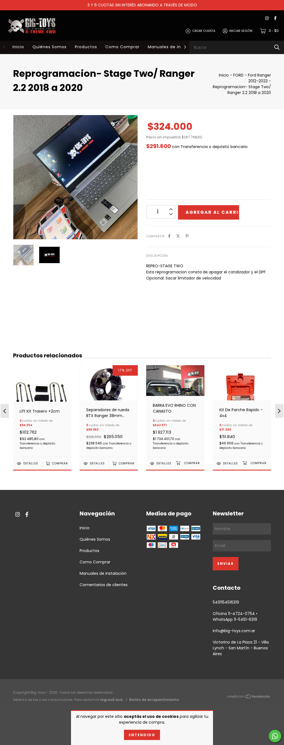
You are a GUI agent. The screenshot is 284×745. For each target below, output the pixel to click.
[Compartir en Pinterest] (187, 236)
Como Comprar (122, 47)
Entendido (142, 735)
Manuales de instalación (174, 47)
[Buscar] (277, 47)
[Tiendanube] (249, 697)
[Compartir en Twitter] (178, 236)
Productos (86, 47)
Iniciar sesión (240, 31)
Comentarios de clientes (104, 585)
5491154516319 (226, 602)
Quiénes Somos (49, 47)
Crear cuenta (203, 31)
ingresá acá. (112, 699)
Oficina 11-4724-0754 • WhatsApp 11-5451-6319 (235, 616)
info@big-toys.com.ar (234, 631)
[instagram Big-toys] (267, 18)
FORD (238, 75)
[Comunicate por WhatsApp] (275, 736)
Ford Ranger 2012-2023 (259, 78)
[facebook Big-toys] (275, 18)
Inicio (18, 47)
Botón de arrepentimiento (154, 699)
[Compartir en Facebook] (169, 236)
